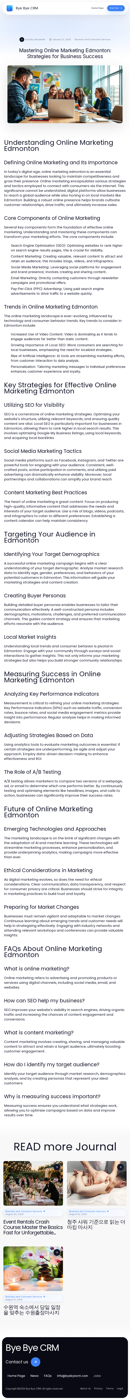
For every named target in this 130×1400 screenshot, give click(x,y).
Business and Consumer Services (93, 39)
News (34, 1376)
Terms (110, 1388)
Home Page (16, 1376)
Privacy (98, 1388)
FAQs (48, 1376)
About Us (85, 1388)
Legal (120, 1388)
